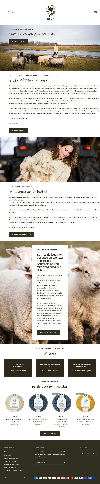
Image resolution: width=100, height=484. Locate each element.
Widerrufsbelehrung (10, 467)
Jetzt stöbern (18, 42)
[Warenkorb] (95, 12)
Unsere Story (18, 130)
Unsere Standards (48, 332)
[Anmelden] (91, 12)
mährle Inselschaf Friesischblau (38, 419)
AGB (5, 452)
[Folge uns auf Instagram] (88, 453)
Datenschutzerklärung (11, 458)
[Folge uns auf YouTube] (93, 453)
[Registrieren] (64, 462)
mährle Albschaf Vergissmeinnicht (61, 420)
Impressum (7, 455)
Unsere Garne (50, 434)
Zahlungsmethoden (10, 461)
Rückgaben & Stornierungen (13, 470)
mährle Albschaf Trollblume (85, 419)
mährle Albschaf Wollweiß (14, 419)
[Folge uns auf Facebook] (82, 453)
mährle (14, 416)
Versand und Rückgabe (11, 464)
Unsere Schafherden (21, 234)
